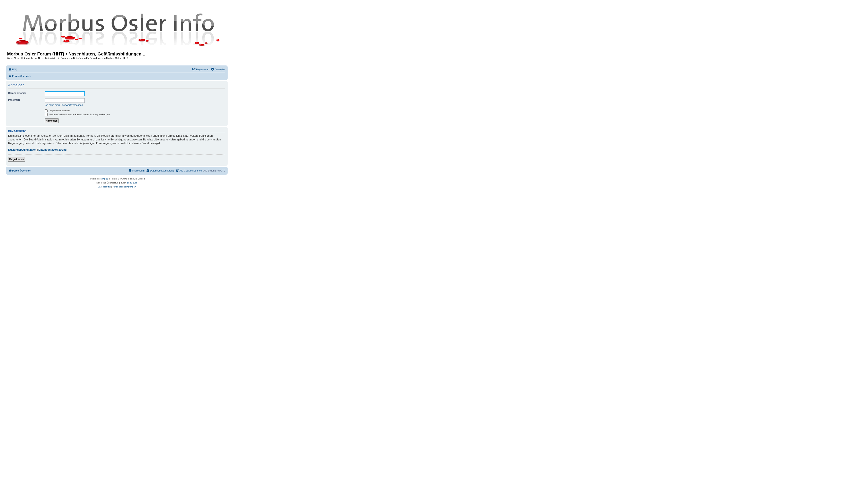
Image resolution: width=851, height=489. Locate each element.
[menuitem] (12, 69)
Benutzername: (17, 93)
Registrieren (16, 159)
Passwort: (14, 100)
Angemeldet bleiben (59, 110)
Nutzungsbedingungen (22, 149)
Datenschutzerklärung (52, 149)
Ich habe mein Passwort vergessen (64, 105)
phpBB (105, 178)
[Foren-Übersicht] (116, 29)
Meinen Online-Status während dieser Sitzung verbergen (79, 114)
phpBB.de (132, 182)
